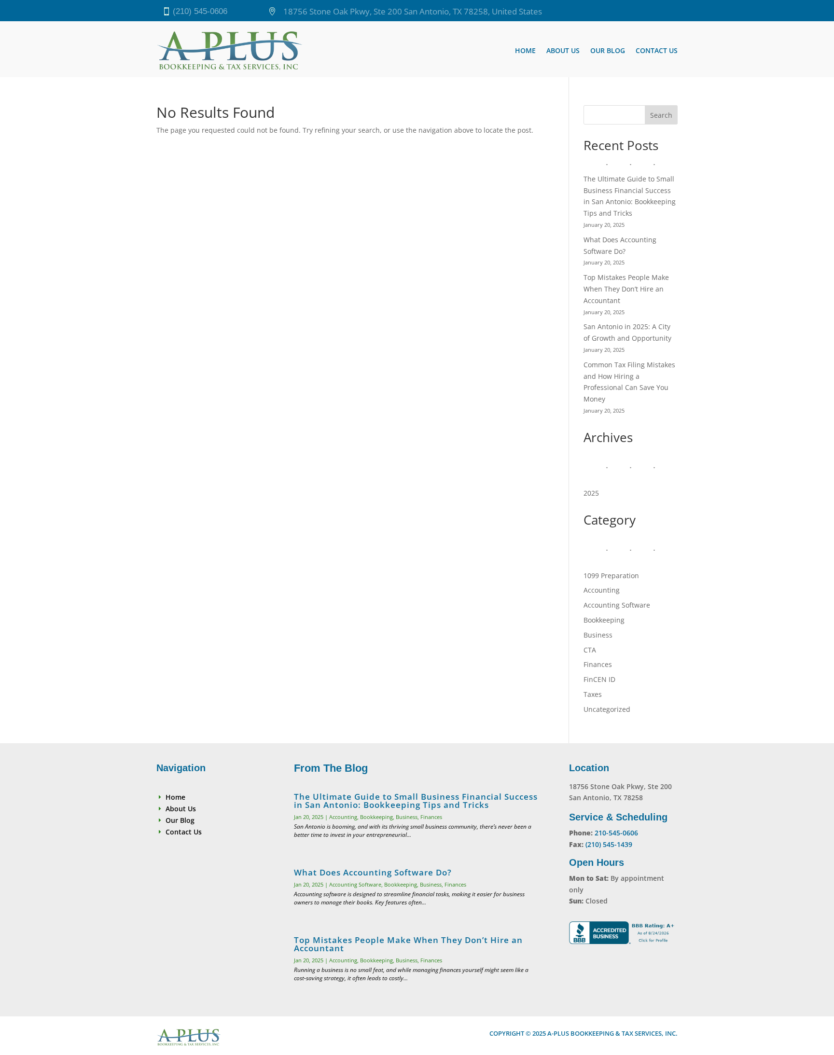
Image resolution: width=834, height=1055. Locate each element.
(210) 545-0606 (200, 11)
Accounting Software (617, 605)
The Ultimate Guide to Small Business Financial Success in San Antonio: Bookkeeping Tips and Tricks (416, 800)
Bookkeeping (604, 620)
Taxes (593, 694)
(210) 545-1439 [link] (608, 844)
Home (525, 50)
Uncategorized (607, 709)
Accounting (602, 590)
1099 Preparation (611, 575)
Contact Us (657, 50)
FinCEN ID (599, 679)
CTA (590, 649)
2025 (591, 493)
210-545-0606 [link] (616, 832)
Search (661, 115)
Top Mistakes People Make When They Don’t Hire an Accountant (626, 289)
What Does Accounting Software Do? (373, 872)
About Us (563, 50)
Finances (598, 664)
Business (598, 634)
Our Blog (607, 50)
